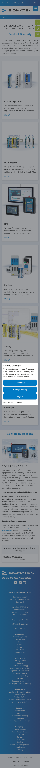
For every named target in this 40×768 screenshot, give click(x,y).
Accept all (20, 383)
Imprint (19, 402)
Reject (20, 396)
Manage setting (20, 389)
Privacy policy (8, 402)
